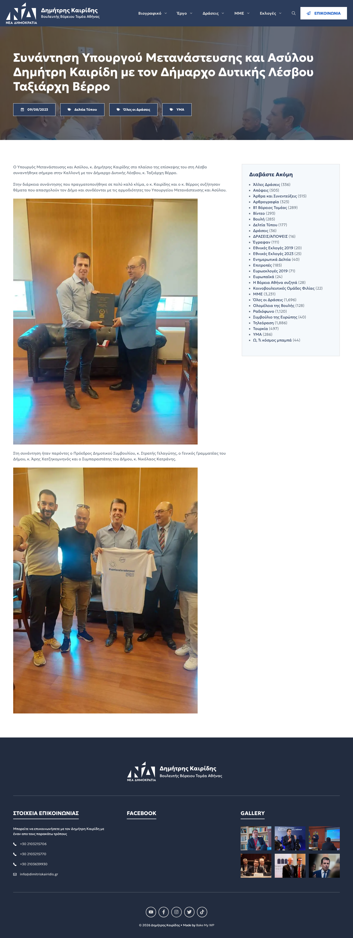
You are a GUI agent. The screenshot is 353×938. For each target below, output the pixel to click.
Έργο (182, 13)
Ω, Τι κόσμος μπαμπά (272, 340)
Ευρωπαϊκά (263, 276)
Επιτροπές (262, 265)
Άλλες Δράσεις (266, 184)
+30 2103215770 (33, 854)
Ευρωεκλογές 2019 (270, 270)
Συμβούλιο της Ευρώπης (275, 317)
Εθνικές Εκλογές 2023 (273, 253)
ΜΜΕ (239, 13)
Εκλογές (268, 13)
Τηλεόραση (263, 322)
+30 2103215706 (33, 844)
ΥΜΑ (257, 334)
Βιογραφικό (149, 13)
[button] (293, 13)
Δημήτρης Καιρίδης (69, 10)
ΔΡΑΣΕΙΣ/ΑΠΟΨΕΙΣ (270, 236)
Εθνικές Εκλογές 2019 (273, 247)
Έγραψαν (261, 242)
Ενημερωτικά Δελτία (272, 259)
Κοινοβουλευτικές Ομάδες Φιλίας (284, 288)
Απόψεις (260, 190)
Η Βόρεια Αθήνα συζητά (275, 282)
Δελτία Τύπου (265, 224)
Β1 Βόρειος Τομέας (270, 207)
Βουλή (259, 219)
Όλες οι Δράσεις (268, 299)
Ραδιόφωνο (263, 311)
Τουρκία (260, 328)
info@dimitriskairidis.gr (39, 874)
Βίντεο (259, 213)
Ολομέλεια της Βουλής (273, 305)
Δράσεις (211, 13)
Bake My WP (205, 925)
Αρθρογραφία (266, 201)
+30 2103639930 (34, 864)
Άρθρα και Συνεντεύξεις (275, 196)
